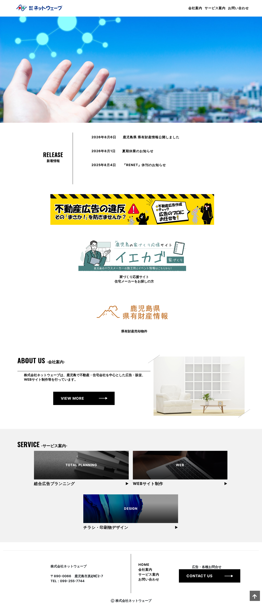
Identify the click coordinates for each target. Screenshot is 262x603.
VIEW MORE (72, 398)
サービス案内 (215, 7)
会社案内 (195, 7)
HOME (143, 564)
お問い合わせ (238, 7)
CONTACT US (199, 576)
